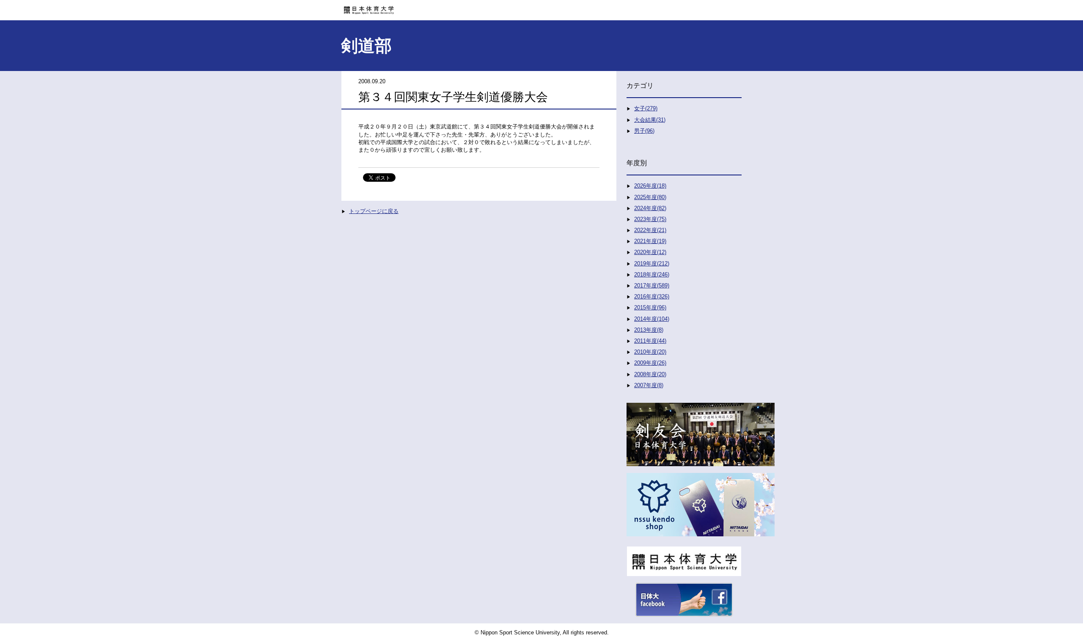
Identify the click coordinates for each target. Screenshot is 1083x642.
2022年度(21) (650, 230)
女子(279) (645, 108)
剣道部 (366, 45)
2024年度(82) (650, 208)
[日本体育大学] (541, 7)
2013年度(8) (648, 330)
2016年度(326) (651, 296)
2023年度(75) (650, 219)
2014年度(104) (651, 319)
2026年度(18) (650, 186)
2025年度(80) (650, 197)
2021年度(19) (650, 241)
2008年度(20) (650, 374)
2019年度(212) (651, 263)
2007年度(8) (648, 385)
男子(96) (644, 131)
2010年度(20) (650, 352)
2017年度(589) (651, 285)
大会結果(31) (649, 120)
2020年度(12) (650, 252)
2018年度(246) (651, 274)
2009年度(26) (650, 363)
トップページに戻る (374, 211)
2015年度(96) (650, 307)
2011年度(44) (650, 341)
